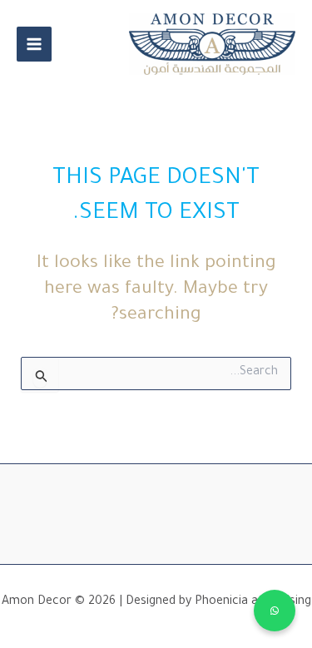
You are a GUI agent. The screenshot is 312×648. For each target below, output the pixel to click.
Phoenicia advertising (253, 602)
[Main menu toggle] (34, 44)
